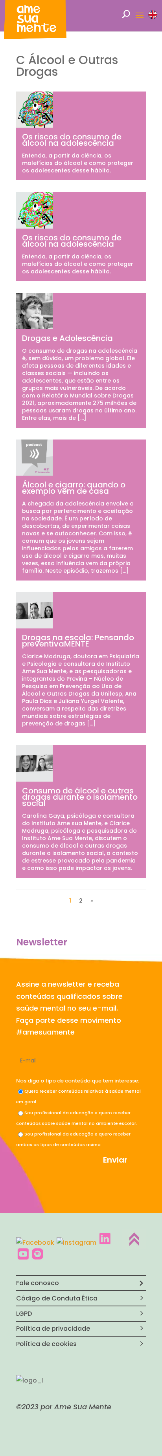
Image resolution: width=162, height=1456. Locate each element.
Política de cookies (46, 1343)
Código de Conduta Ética (57, 1298)
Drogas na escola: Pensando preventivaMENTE (78, 640)
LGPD (24, 1313)
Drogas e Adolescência (67, 338)
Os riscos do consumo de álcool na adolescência (72, 139)
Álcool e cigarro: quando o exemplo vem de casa (73, 487)
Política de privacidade (53, 1328)
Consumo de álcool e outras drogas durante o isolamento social (80, 797)
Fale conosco (37, 1283)
